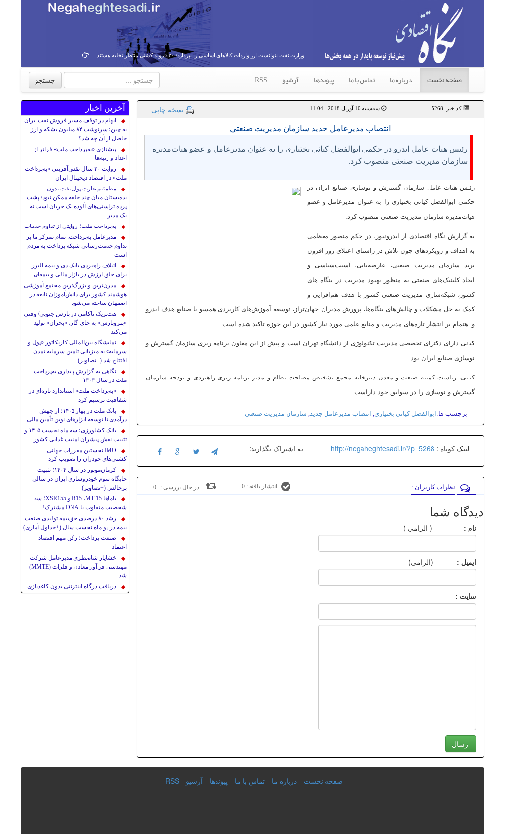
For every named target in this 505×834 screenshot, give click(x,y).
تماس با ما (362, 80)
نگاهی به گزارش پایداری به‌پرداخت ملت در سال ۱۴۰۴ (80, 375)
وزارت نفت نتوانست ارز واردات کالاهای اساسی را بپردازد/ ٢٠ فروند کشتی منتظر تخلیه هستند (200, 55)
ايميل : (454, 562)
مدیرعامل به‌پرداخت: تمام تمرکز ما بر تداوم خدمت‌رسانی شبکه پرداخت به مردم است (76, 245)
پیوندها (324, 80)
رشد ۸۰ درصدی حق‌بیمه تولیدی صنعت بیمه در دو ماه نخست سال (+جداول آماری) (75, 523)
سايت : (454, 596)
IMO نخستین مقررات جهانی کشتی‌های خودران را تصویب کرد (87, 454)
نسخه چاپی (167, 109)
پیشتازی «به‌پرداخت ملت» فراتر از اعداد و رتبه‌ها (80, 153)
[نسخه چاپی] (190, 109)
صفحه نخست (444, 80)
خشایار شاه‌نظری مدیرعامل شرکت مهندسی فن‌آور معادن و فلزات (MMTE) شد (78, 566)
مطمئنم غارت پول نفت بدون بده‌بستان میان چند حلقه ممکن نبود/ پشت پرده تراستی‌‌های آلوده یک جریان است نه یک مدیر (77, 202)
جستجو (45, 80)
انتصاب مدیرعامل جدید (340, 413)
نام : (455, 527)
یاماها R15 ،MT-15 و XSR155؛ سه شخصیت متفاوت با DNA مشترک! (80, 503)
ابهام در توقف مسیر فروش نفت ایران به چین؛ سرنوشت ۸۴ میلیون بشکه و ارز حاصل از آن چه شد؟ (75, 129)
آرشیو (290, 80)
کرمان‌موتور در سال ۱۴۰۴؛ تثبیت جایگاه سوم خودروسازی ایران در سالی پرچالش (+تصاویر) (79, 478)
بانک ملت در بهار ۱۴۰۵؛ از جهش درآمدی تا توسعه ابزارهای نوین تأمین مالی (77, 415)
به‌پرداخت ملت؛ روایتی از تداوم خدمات (70, 226)
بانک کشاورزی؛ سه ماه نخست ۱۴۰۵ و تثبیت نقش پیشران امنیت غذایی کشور (75, 435)
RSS (261, 80)
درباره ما (401, 80)
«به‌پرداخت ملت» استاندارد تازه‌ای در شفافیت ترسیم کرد (78, 395)
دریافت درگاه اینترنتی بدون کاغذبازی (71, 586)
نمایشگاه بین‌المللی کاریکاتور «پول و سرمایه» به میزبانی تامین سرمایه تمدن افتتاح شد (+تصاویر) (77, 351)
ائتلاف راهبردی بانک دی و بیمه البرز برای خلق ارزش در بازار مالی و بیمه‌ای (79, 270)
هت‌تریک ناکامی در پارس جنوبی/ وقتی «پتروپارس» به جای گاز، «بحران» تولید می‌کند (75, 322)
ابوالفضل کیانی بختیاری (405, 413)
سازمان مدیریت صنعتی (276, 413)
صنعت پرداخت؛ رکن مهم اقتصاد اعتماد (82, 542)
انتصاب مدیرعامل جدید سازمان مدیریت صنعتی (310, 128)
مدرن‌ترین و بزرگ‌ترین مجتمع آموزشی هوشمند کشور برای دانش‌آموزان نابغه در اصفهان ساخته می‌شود (75, 294)
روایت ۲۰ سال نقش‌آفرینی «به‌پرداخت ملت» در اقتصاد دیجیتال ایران (76, 173)
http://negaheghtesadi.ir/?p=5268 (382, 448)
